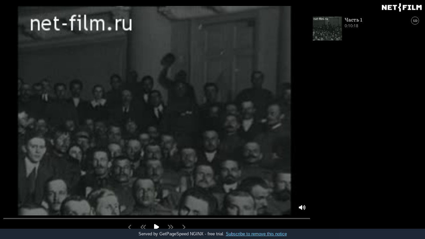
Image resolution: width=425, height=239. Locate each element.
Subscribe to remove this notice (256, 233)
